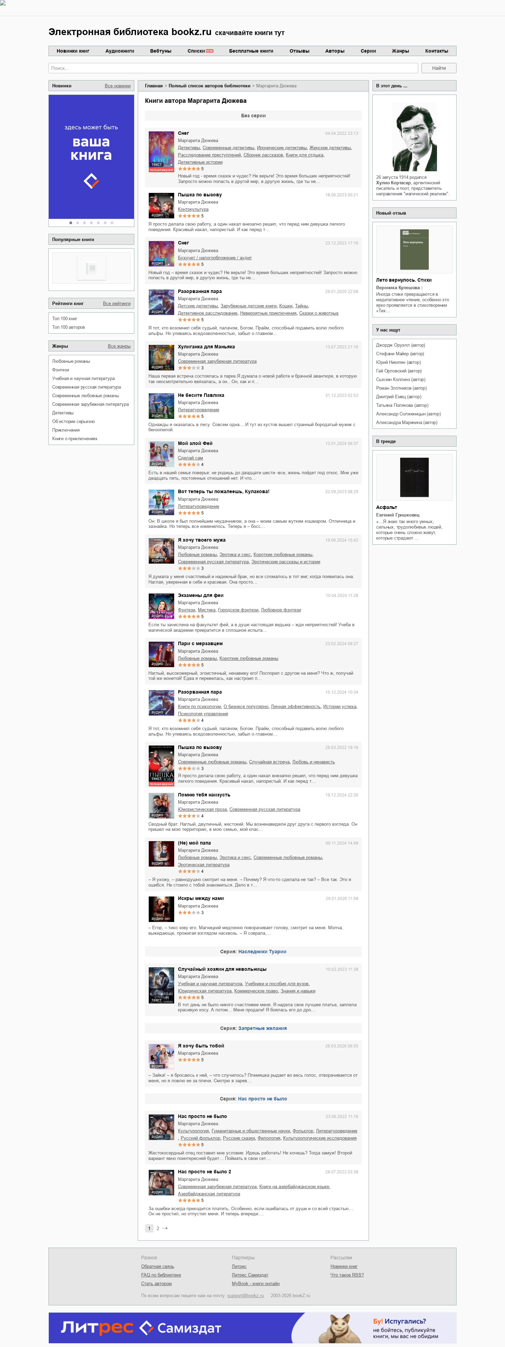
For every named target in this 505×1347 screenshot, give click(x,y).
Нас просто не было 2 (204, 1171)
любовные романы (71, 361)
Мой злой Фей (195, 443)
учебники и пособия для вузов (276, 983)
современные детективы (228, 147)
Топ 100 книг (64, 318)
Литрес (239, 1266)
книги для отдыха (304, 154)
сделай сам (190, 457)
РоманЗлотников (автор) (401, 388)
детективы (63, 412)
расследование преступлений (209, 154)
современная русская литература (86, 387)
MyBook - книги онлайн (256, 1283)
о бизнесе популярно (246, 706)
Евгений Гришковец (397, 515)
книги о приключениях (75, 438)
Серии (368, 51)
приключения (66, 430)
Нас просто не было (262, 1098)
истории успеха (339, 706)
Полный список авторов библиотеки (209, 85)
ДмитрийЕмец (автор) (398, 396)
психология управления (203, 713)
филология (269, 1138)
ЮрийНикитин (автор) (398, 362)
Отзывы (300, 51)
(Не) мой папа (194, 843)
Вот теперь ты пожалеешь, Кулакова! (224, 491)
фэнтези (60, 369)
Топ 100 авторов (68, 327)
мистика (206, 609)
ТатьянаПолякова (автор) (402, 405)
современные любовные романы (85, 395)
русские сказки (239, 1138)
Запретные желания (262, 1028)
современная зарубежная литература (90, 404)
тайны (301, 305)
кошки (285, 305)
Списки (196, 51)
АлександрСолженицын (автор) (408, 413)
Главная (154, 85)
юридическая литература (205, 990)
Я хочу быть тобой (201, 1046)
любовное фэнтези (281, 609)
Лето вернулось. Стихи (404, 280)
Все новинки (118, 85)
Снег (183, 133)
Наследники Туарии (262, 951)
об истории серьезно (73, 421)
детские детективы (198, 305)
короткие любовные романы (283, 554)
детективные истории (200, 162)
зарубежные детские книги (249, 305)
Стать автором (156, 1283)
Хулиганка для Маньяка (206, 346)
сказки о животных (319, 313)
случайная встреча (269, 761)
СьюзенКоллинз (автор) (400, 379)
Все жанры (119, 346)
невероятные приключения (268, 313)
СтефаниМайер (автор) (400, 353)
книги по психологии (199, 706)
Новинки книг (73, 51)
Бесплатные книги (251, 51)
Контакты (436, 51)
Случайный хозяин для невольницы (222, 969)
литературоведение (198, 409)
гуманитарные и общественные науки (251, 1130)
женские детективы (330, 147)
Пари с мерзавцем (200, 643)
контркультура (193, 209)
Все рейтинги (117, 303)
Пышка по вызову (200, 194)
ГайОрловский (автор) (399, 370)
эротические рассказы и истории (285, 561)
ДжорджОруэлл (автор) (400, 345)
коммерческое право (256, 990)
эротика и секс (235, 554)
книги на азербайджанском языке (294, 1186)
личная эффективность (296, 706)
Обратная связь (157, 1266)
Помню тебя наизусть (204, 794)
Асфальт (386, 507)
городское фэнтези (238, 609)
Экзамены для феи (201, 595)
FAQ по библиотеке (161, 1275)
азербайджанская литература (209, 1193)
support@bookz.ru (245, 1295)
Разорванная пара (200, 291)
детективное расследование (207, 313)
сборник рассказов (263, 154)
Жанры (400, 51)
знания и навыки (298, 990)
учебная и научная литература (83, 378)
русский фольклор (200, 1138)
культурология (193, 1130)
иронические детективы (282, 147)
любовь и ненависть (313, 761)
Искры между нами (201, 898)
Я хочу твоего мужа (202, 540)
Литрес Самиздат (250, 1275)
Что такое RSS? (347, 1275)
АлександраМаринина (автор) (406, 422)
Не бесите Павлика (201, 395)
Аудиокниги (119, 51)
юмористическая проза (202, 809)
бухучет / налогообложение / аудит (215, 257)
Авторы (335, 51)
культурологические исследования (320, 1138)
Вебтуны (160, 51)
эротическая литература (203, 864)
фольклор (303, 1130)
